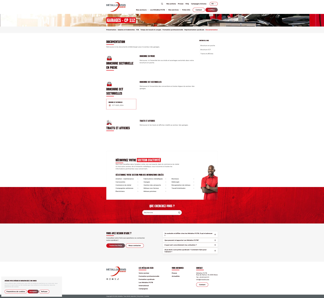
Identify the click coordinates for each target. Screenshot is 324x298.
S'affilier (211, 10)
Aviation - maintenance (125, 179)
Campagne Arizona (198, 4)
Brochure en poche (207, 45)
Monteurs (175, 179)
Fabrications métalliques (153, 179)
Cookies (146, 296)
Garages (147, 182)
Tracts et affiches (206, 53)
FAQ (187, 4)
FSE (137, 30)
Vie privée (140, 296)
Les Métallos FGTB (146, 282)
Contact (199, 10)
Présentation (111, 30)
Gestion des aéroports (152, 185)
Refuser (44, 292)
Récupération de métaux (181, 185)
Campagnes (143, 289)
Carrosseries (120, 182)
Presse (180, 4)
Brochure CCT (205, 49)
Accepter (33, 292)
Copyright (109, 296)
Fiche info (186, 10)
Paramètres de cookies (15, 292)
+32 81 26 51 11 (202, 277)
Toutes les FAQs (115, 245)
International (144, 285)
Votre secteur (144, 273)
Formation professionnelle (173, 30)
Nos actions (171, 4)
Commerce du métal (123, 185)
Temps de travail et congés (150, 30)
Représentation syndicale (194, 30)
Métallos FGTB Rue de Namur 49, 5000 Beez (207, 274)
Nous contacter (135, 245)
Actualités (176, 276)
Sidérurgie (175, 182)
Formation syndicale (146, 279)
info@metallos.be (202, 279)
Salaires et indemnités (126, 30)
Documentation (212, 30)
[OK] (179, 212)
